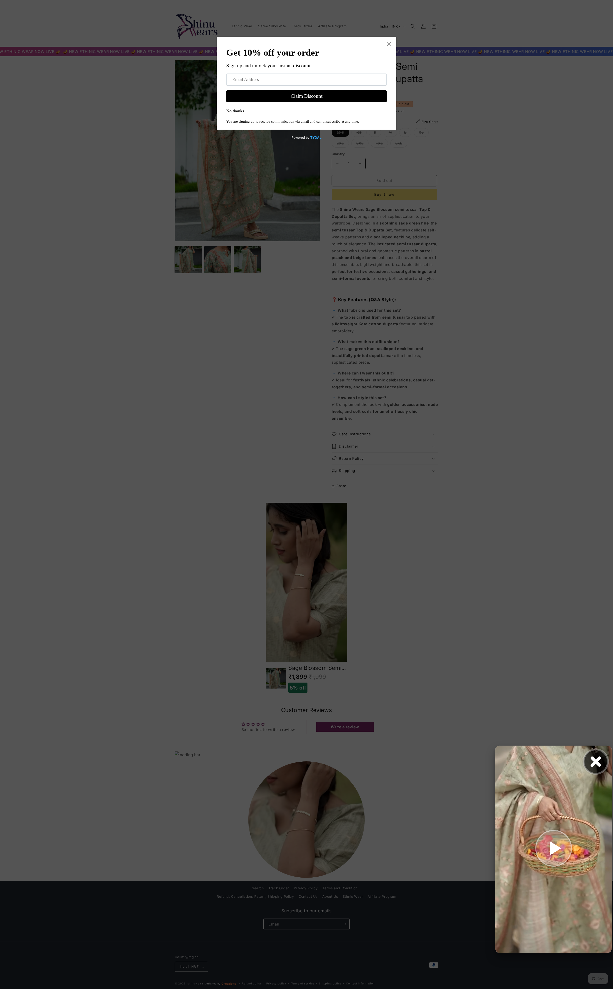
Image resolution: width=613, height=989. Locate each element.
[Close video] (595, 761)
